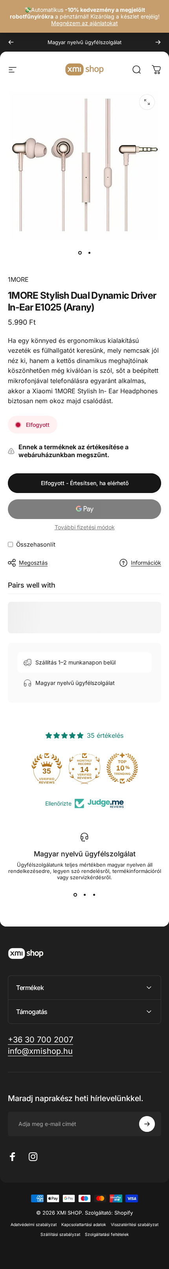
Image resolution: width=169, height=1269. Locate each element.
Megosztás (33, 562)
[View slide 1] (75, 894)
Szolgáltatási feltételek (107, 1234)
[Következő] (158, 42)
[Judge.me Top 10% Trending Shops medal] (122, 768)
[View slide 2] (84, 894)
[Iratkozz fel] (147, 1124)
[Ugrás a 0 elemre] (79, 252)
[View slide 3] (94, 894)
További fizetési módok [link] (85, 527)
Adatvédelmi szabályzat (34, 1224)
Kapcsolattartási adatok (83, 1224)
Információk (146, 562)
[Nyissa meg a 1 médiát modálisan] (147, 102)
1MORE (18, 279)
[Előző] (11, 42)
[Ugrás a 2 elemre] (89, 252)
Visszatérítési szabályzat (134, 1224)
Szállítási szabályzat (60, 1234)
